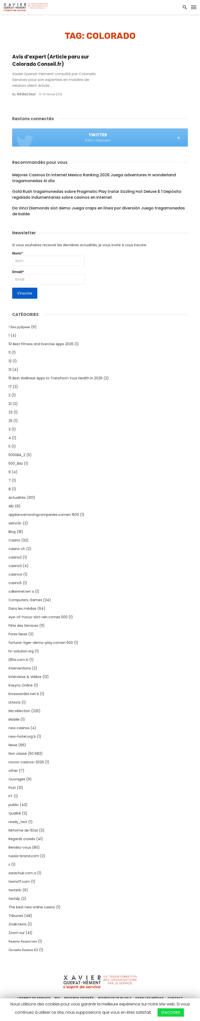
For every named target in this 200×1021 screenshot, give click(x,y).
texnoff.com (19, 881)
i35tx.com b (18, 659)
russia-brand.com (24, 856)
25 (10, 420)
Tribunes (16, 915)
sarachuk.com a (22, 873)
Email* (18, 271)
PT (11, 796)
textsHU (15, 890)
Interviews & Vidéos (25, 676)
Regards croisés (22, 838)
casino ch (17, 548)
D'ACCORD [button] (170, 1012)
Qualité (15, 813)
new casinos (19, 728)
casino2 (15, 557)
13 (10, 369)
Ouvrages (17, 779)
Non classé (18, 753)
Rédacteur (26, 94)
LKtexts (14, 702)
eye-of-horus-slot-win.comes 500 (38, 617)
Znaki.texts (18, 924)
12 (10, 361)
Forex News (18, 634)
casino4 (15, 574)
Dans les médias (22, 608)
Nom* (17, 253)
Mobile (14, 719)
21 (10, 403)
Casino (14, 540)
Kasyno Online (21, 685)
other (13, 770)
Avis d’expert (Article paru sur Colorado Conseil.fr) (50, 60)
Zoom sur (17, 932)
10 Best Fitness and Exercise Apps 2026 (41, 344)
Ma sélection (19, 710)
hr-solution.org (21, 651)
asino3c (15, 523)
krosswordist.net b (24, 693)
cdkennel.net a (21, 591)
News (13, 745)
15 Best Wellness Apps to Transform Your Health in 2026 (55, 378)
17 (10, 386)
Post (12, 787)
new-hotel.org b (22, 736)
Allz (11, 506)
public (14, 804)
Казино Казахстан (23, 941)
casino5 (15, 582)
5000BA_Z (17, 454)
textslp (14, 898)
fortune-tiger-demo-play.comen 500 (41, 642)
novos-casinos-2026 (26, 762)
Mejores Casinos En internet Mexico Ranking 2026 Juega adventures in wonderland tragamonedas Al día (94, 178)
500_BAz (16, 463)
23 (10, 412)
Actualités (17, 497)
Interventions (20, 668)
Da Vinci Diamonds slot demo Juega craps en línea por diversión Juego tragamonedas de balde (98, 211)
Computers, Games (25, 600)
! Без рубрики (19, 326)
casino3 (15, 565)
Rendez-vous (20, 847)
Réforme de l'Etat (23, 830)
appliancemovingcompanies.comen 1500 (44, 514)
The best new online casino (32, 907)
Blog (12, 531)
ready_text (18, 821)
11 (9, 352)
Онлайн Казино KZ (23, 949)
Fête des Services (23, 625)
